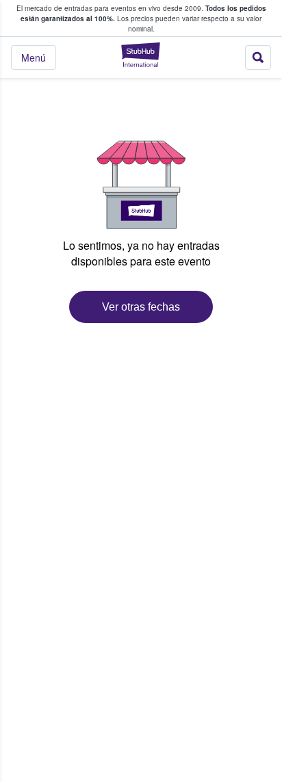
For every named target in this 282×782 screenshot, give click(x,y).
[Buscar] (258, 57)
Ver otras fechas (141, 307)
